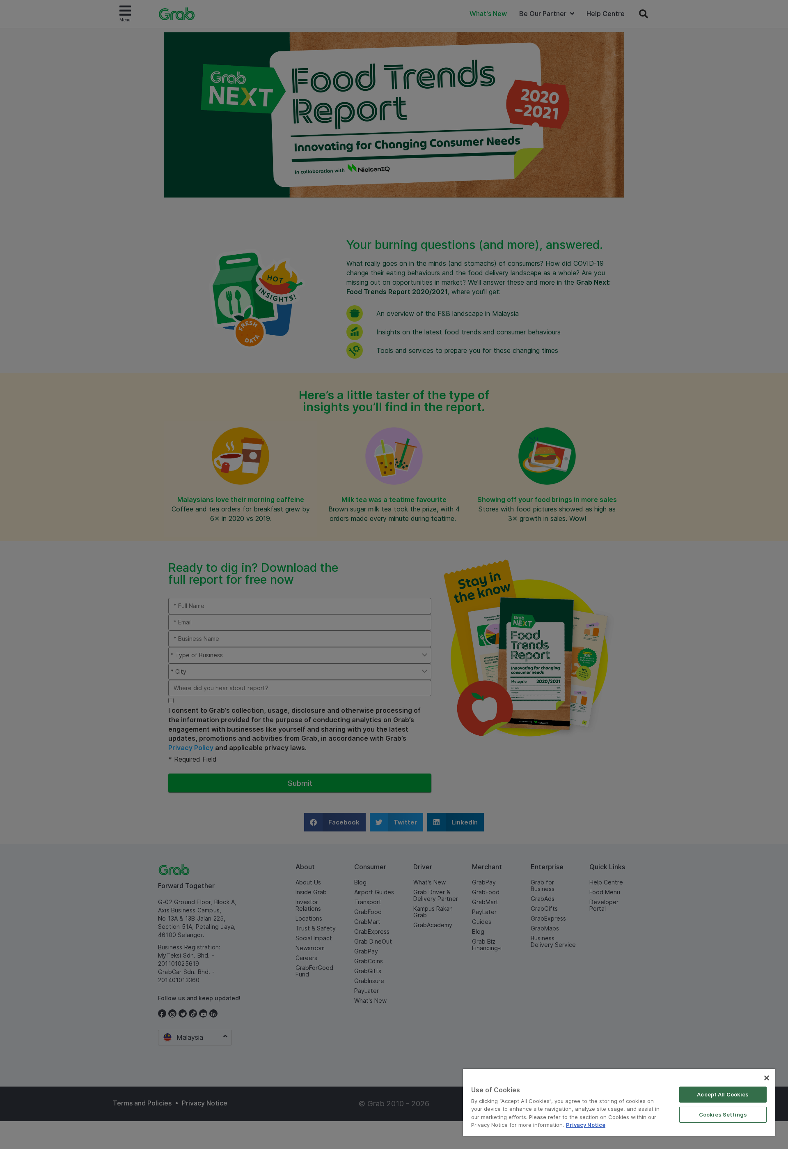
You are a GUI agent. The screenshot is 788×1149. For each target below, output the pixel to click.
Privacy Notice (585, 1124)
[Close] (766, 1077)
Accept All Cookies (723, 1094)
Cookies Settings (723, 1114)
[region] (619, 1102)
